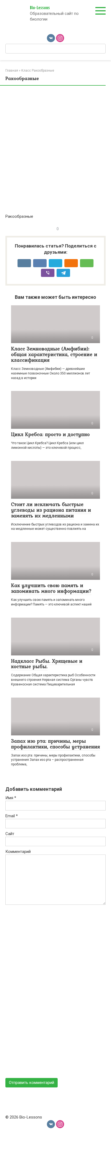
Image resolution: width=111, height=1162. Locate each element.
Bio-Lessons (40, 8)
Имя (10, 797)
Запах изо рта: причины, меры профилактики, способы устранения (55, 743)
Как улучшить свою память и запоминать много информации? (51, 588)
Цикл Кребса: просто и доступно (50, 434)
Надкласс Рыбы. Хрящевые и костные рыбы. (46, 663)
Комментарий (18, 851)
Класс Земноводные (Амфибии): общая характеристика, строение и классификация (54, 354)
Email (11, 815)
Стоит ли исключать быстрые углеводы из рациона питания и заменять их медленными (51, 509)
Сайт (9, 833)
